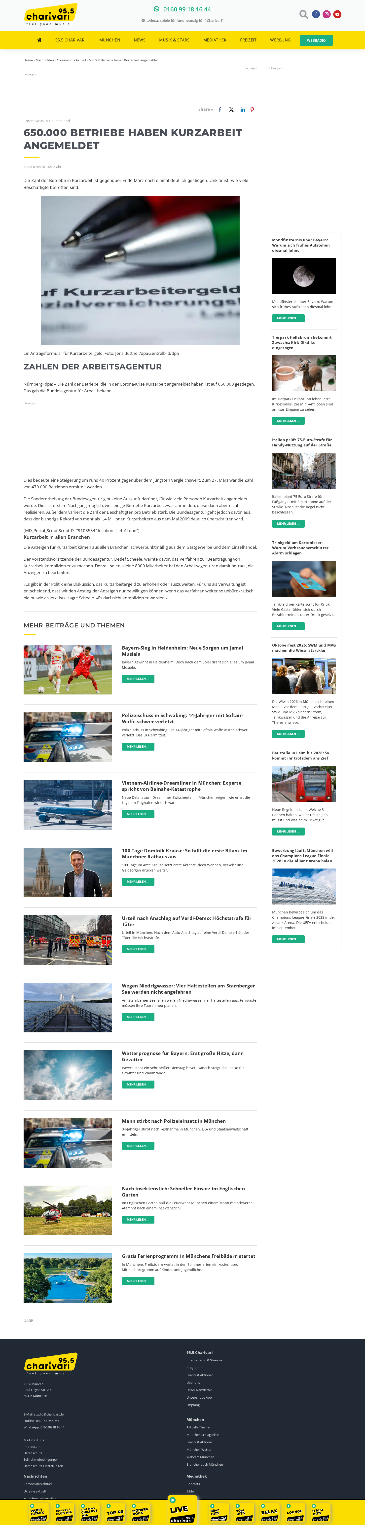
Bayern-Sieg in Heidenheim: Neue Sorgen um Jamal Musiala (182, 651)
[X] (230, 109)
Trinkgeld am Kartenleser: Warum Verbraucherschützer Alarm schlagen (300, 547)
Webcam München (200, 1457)
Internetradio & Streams (204, 1360)
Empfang (193, 1405)
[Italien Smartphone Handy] (304, 455)
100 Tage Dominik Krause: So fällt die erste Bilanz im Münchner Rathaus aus (184, 853)
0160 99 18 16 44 (52, 1427)
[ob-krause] (68, 850)
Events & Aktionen (200, 1375)
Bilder (190, 1491)
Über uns (193, 1382)
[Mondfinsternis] (304, 260)
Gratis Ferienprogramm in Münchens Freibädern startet (188, 1256)
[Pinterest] (252, 109)
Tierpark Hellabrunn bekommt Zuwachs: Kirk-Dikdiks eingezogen (302, 342)
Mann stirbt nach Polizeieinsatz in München (174, 1121)
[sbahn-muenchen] (304, 768)
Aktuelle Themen (198, 1427)
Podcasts (193, 1484)
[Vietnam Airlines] (68, 782)
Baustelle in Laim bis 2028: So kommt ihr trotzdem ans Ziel (300, 755)
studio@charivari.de (49, 1414)
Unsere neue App (199, 1397)
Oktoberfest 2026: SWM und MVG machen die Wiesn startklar (304, 648)
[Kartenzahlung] (304, 563)
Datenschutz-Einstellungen (43, 1466)
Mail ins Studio (34, 1440)
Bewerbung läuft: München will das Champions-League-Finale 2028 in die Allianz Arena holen (302, 855)
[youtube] (337, 14)
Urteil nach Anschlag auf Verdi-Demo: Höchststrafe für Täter (187, 921)
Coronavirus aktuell (38, 1484)
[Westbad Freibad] (68, 1255)
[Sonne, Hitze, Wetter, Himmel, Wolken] (68, 1052)
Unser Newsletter (199, 1390)
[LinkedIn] (242, 109)
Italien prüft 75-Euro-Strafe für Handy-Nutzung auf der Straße (302, 442)
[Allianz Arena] (304, 870)
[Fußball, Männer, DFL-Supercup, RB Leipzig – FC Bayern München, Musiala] (68, 647)
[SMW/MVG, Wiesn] (304, 660)
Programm (194, 1367)
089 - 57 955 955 (47, 1420)
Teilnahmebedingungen (41, 1459)
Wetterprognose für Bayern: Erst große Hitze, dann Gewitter (183, 1056)
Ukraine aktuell (35, 1491)
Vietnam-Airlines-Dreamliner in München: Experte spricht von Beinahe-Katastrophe (181, 786)
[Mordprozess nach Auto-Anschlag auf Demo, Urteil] (68, 917)
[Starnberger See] (68, 985)
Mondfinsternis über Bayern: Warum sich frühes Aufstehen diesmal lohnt (301, 245)
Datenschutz (33, 1453)
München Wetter (199, 1449)
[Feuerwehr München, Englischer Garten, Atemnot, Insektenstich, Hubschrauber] (68, 1188)
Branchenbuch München (204, 1464)
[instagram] (327, 14)
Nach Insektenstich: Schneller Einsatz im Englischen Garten (183, 1191)
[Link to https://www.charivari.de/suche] (303, 14)
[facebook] (316, 14)
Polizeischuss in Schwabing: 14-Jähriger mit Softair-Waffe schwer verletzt (182, 718)
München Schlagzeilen (202, 1434)
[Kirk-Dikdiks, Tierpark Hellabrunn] (304, 357)
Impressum (32, 1446)
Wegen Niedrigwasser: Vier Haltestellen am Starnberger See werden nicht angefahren (188, 988)
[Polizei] (68, 714)
